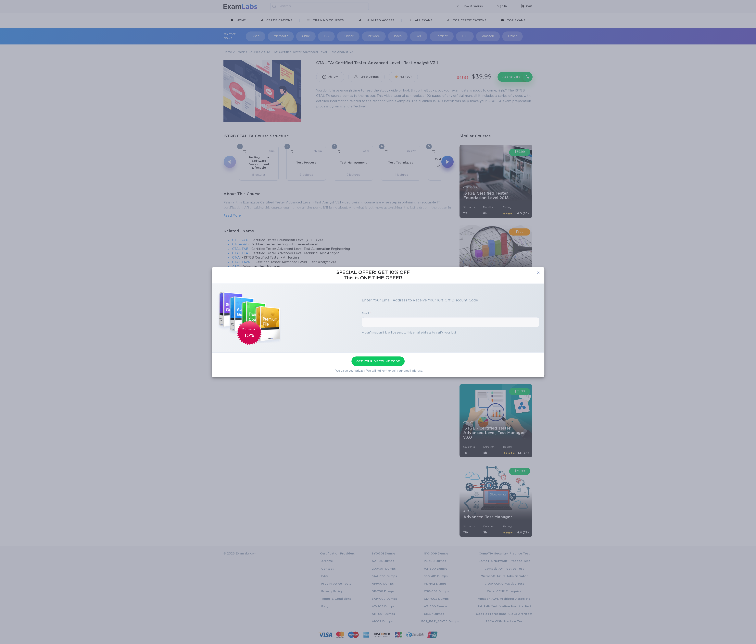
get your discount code (378, 361)
